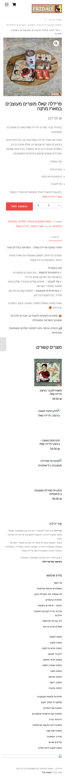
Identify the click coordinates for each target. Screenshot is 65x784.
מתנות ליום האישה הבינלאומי (47, 725)
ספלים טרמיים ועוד (52, 626)
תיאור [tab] (55, 237)
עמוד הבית (56, 19)
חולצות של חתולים (52, 708)
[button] (56, 43)
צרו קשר (58, 583)
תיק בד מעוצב (55, 654)
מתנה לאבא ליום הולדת (50, 748)
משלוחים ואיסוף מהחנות (49, 588)
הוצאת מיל (47, 772)
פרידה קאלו (22, 226)
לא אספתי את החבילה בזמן (48, 594)
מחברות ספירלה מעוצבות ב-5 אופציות (48, 492)
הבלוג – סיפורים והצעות (50, 605)
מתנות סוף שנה (54, 731)
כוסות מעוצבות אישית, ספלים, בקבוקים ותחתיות (34, 25)
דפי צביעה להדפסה (52, 621)
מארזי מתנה (37, 226)
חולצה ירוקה (56, 682)
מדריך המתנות (54, 736)
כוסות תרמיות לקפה (52, 648)
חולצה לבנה (56, 671)
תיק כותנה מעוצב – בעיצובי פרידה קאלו (50, 442)
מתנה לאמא (56, 637)
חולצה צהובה (55, 688)
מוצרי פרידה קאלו (52, 196)
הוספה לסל (19, 206)
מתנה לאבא (56, 642)
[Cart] (14, 4)
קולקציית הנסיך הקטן (51, 702)
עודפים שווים (55, 742)
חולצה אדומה (55, 677)
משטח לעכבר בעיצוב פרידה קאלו (51, 392)
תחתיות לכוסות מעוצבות (49, 696)
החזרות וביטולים (54, 600)
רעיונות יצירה (55, 719)
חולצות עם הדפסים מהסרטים (47, 714)
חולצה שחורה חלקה (52, 665)
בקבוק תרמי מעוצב (52, 659)
